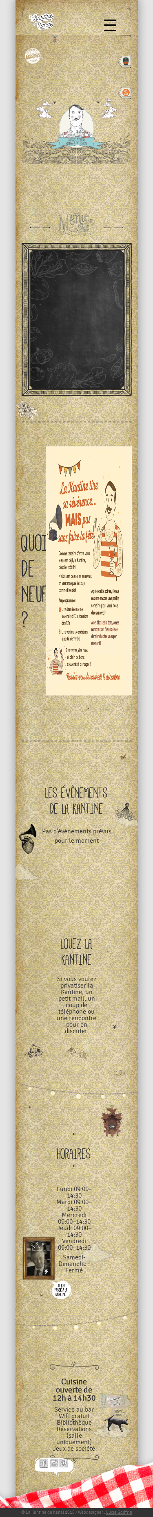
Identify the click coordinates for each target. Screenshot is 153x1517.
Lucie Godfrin (119, 1512)
